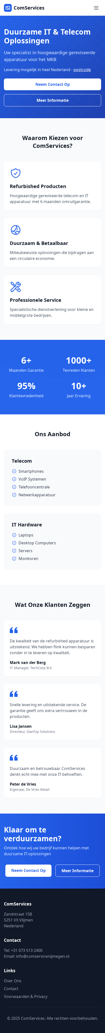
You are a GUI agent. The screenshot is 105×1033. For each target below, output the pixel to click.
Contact (11, 988)
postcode (82, 69)
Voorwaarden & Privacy (25, 996)
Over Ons (12, 980)
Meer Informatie (53, 100)
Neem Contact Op (52, 84)
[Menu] (96, 8)
